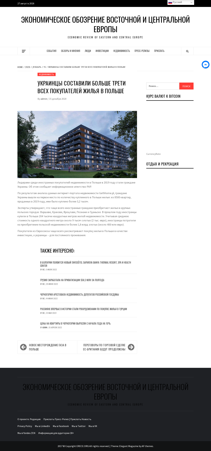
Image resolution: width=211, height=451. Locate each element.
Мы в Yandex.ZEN (26, 433)
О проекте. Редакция (28, 419)
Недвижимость (121, 51)
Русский (177, 2)
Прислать (159, 51)
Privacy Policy (24, 426)
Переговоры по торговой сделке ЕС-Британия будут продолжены (104, 347)
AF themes (147, 446)
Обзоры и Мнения (70, 51)
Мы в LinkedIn (42, 426)
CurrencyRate (153, 153)
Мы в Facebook (61, 426)
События (51, 51)
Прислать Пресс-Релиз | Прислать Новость (67, 419)
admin (44, 98)
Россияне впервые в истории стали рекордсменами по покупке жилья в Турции (83, 309)
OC (43, 269)
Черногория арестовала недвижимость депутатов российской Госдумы (79, 294)
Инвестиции (102, 51)
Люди (88, 51)
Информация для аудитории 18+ (56, 433)
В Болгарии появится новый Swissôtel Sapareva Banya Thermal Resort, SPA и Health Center (85, 264)
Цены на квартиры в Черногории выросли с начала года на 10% (75, 323)
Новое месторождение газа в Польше (47, 347)
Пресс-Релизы (142, 51)
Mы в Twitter (79, 426)
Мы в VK (93, 426)
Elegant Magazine (128, 446)
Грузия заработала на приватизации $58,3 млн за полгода (72, 280)
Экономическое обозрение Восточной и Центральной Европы (105, 24)
